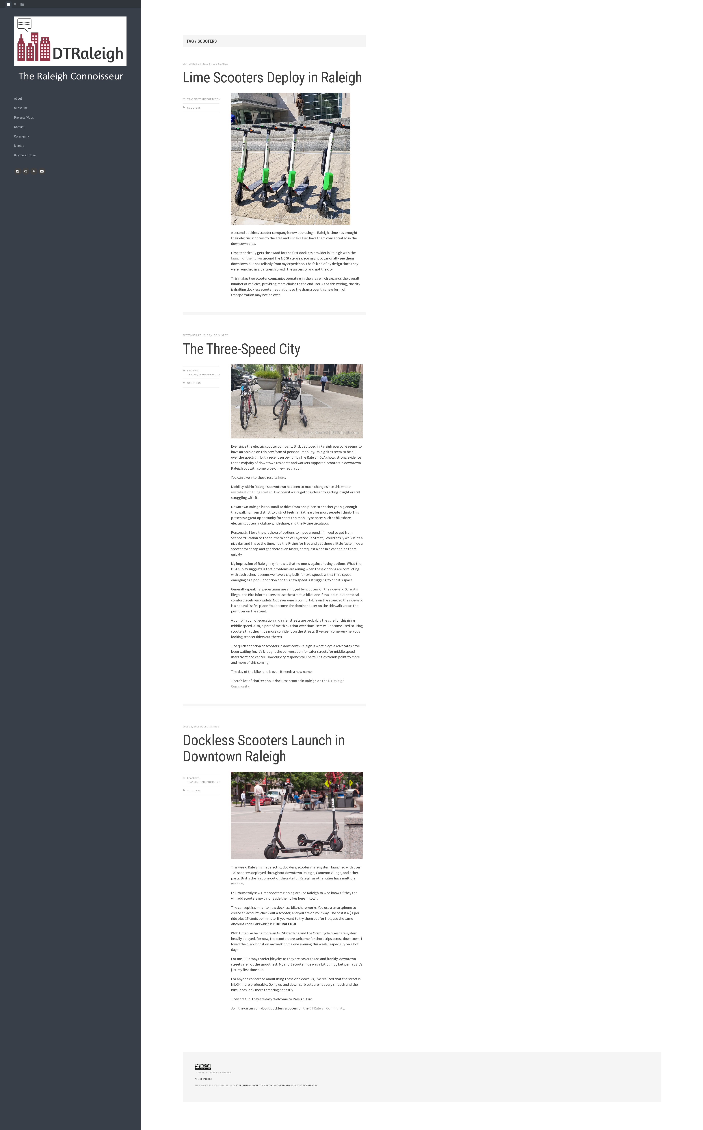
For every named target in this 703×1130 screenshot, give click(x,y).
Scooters (194, 107)
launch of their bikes (246, 258)
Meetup (19, 146)
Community (21, 136)
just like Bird (299, 238)
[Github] (25, 171)
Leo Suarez (220, 63)
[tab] (8, 4)
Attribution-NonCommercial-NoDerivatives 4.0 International (277, 1085)
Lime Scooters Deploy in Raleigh (272, 77)
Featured (193, 370)
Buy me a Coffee (25, 155)
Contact (19, 127)
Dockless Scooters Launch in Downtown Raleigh (264, 748)
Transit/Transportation (203, 99)
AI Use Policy (203, 1079)
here (281, 477)
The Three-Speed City (241, 348)
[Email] (42, 171)
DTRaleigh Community (326, 1008)
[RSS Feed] (34, 171)
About (18, 98)
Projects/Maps (24, 117)
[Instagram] (17, 171)
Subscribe (21, 108)
